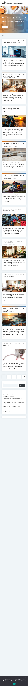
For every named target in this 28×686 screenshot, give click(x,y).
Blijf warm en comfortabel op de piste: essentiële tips (14, 220)
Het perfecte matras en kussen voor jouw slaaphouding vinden (14, 154)
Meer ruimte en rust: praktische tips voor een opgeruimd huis (14, 85)
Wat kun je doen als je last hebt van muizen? (14, 355)
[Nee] (26, 681)
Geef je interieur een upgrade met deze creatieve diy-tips (14, 286)
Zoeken (4, 383)
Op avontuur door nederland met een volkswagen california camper (14, 186)
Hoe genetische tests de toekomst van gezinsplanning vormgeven (14, 52)
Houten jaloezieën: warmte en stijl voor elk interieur (14, 252)
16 (19, 376)
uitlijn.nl (4, 2)
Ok (14, 684)
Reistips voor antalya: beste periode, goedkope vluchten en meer (14, 319)
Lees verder (5, 27)
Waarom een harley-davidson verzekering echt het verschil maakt (11, 110)
